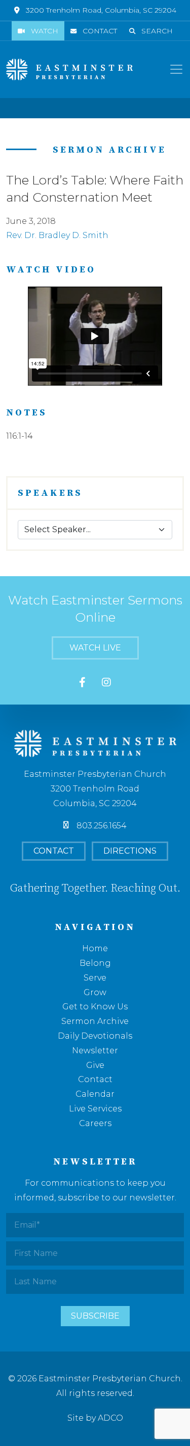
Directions (130, 851)
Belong (95, 963)
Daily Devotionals (95, 1036)
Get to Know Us (95, 1006)
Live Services (95, 1108)
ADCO (110, 1418)
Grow (95, 992)
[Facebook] (82, 683)
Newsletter (95, 1050)
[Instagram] (106, 683)
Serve (95, 978)
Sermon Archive (95, 1021)
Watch (44, 30)
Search (157, 30)
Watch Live (95, 647)
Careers (95, 1123)
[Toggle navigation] (176, 69)
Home (95, 948)
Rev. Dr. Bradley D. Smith (57, 235)
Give (95, 1065)
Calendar (95, 1094)
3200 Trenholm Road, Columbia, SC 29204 (101, 10)
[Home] (69, 69)
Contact (100, 30)
